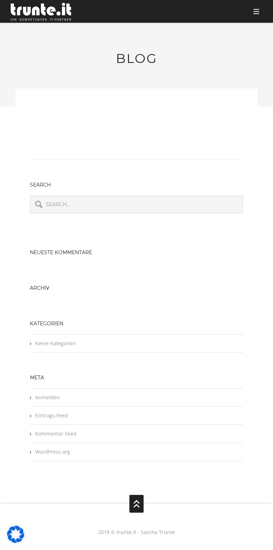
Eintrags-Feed (51, 415)
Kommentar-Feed (55, 433)
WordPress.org (52, 451)
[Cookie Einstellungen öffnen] (15, 541)
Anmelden (47, 397)
